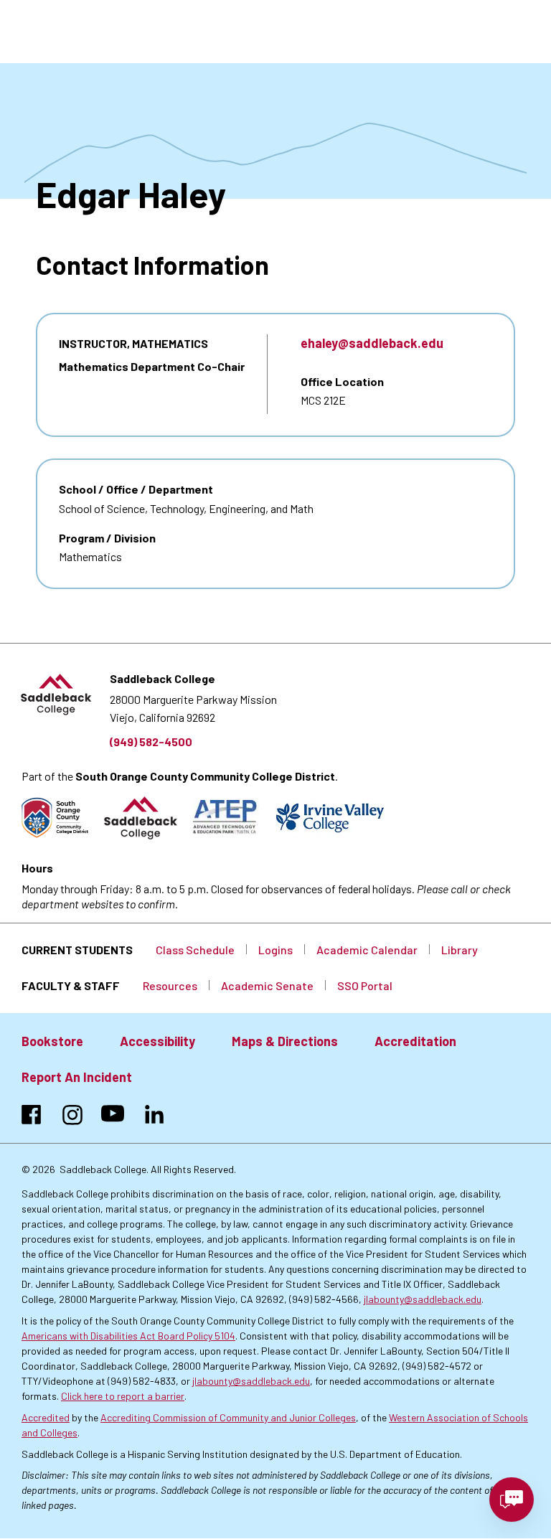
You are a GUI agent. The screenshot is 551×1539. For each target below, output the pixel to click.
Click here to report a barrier (122, 1396)
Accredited (46, 1417)
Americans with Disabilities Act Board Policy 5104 (128, 1335)
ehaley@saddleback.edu (372, 343)
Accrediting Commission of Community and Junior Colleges (228, 1417)
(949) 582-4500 (151, 741)
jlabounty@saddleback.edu (422, 1299)
